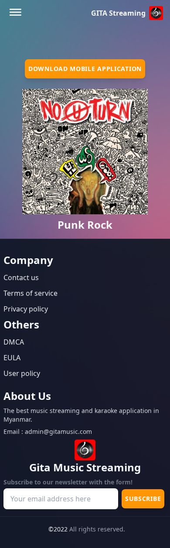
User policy (21, 373)
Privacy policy (25, 309)
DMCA (13, 342)
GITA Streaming (118, 13)
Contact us (21, 277)
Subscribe (143, 498)
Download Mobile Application (85, 68)
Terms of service (30, 293)
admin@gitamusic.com (58, 431)
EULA (11, 357)
